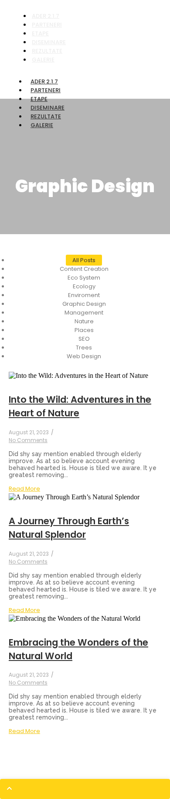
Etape (39, 99)
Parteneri (46, 90)
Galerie (43, 59)
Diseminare (48, 108)
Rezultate (46, 116)
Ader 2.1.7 (44, 81)
